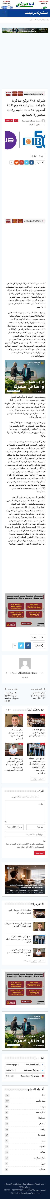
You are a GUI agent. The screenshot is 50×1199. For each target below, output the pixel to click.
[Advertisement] (25, 59)
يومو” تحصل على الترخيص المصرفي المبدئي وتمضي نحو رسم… (19, 952)
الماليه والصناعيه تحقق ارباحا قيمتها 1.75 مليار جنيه (38, 695)
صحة (43, 1141)
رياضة (43, 1129)
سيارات (42, 1169)
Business (41, 1118)
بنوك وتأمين (9, 120)
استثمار (42, 1124)
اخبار (16, 120)
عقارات (42, 1146)
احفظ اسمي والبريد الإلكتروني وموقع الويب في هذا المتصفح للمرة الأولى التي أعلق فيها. (25, 845)
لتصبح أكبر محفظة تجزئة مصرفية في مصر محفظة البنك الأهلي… (18, 939)
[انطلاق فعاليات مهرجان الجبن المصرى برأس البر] (36, 720)
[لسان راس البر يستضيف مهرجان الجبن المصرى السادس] (14, 720)
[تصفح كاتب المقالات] (25, 663)
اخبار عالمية (40, 1112)
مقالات (42, 1152)
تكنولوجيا (41, 1135)
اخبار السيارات (39, 1158)
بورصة (42, 1107)
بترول (43, 1163)
